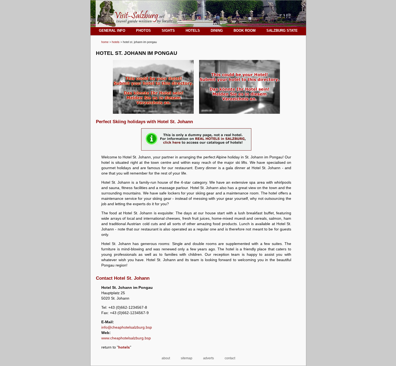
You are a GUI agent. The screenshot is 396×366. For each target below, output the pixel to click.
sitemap (186, 358)
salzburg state (282, 31)
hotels (116, 42)
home (105, 42)
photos (143, 31)
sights (168, 31)
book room (245, 31)
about (166, 358)
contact (230, 358)
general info (112, 31)
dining (217, 31)
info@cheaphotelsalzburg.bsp (126, 327)
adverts (208, 358)
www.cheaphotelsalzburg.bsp (126, 338)
